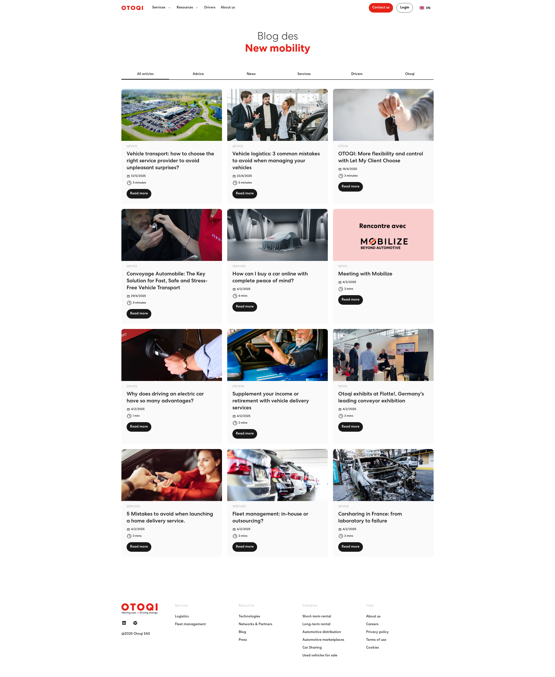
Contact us (381, 8)
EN (428, 8)
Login (404, 8)
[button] (161, 8)
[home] (132, 7)
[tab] (145, 74)
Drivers (209, 8)
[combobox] (425, 7)
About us (228, 8)
